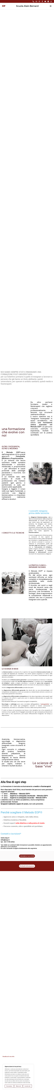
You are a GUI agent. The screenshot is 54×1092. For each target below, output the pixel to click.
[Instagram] (39, 1)
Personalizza (9, 1086)
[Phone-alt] (33, 1)
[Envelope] (36, 1)
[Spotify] (48, 1)
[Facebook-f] (42, 1)
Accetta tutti (27, 1086)
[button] (50, 6)
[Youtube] (45, 1)
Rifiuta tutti (18, 1086)
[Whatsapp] (51, 1)
